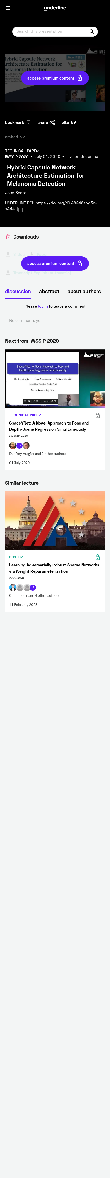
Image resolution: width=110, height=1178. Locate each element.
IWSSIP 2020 (44, 341)
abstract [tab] (49, 291)
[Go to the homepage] (55, 8)
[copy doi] (23, 209)
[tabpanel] (55, 313)
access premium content (50, 77)
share (43, 122)
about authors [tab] (84, 291)
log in (43, 307)
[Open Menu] (8, 8)
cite (65, 122)
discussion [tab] (18, 291)
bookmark (14, 122)
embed (11, 136)
